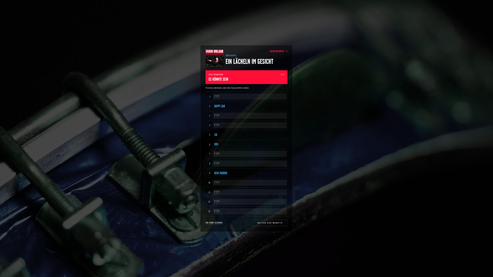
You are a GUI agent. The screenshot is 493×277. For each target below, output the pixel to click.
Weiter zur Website (277, 51)
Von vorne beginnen (214, 222)
